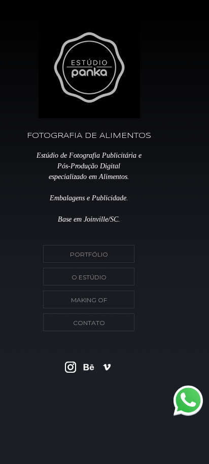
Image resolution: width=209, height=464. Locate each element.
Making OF (89, 300)
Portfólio (89, 254)
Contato (89, 323)
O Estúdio (89, 277)
